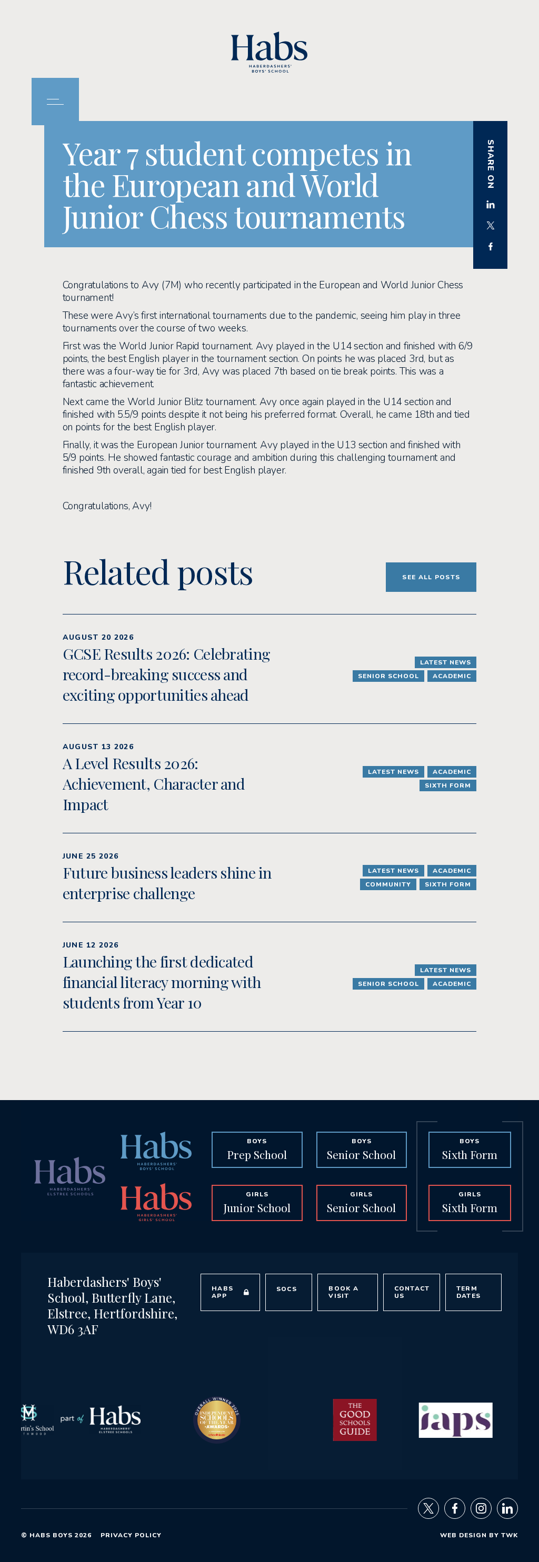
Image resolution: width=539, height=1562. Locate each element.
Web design (463, 1535)
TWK (509, 1535)
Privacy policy (131, 1535)
